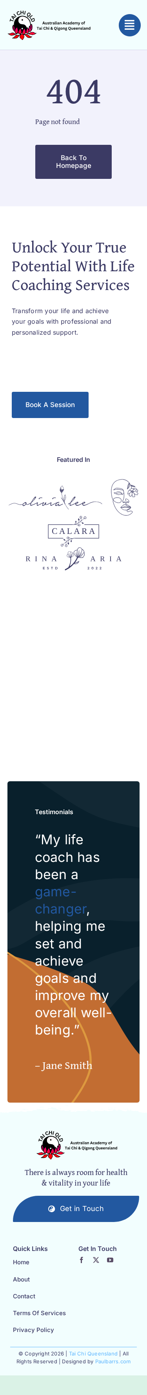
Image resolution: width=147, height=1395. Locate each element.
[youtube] (110, 1260)
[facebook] (81, 1260)
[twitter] (96, 1260)
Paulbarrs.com (113, 1361)
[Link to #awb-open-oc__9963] (130, 25)
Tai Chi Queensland (93, 1353)
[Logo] (55, 488)
